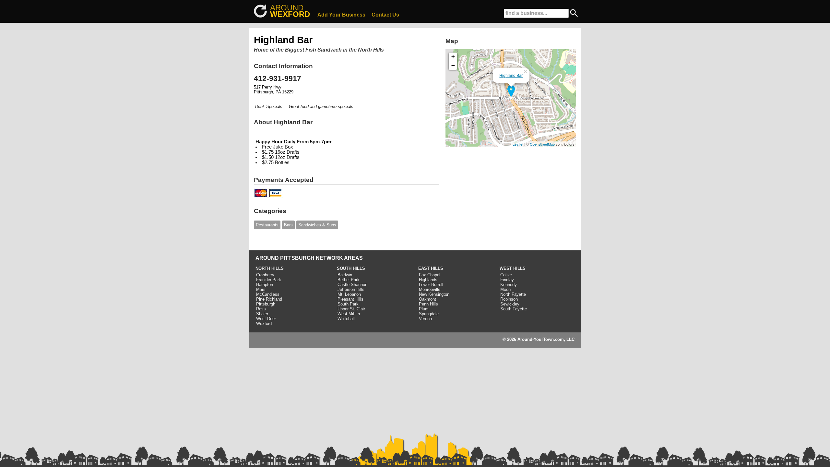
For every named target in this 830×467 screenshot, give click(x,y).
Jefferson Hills (351, 289)
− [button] (453, 65)
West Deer (266, 318)
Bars (288, 224)
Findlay (507, 279)
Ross (261, 308)
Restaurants (267, 224)
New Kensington (434, 294)
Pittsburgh (265, 304)
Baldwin (345, 274)
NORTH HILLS (269, 268)
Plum (424, 308)
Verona (425, 318)
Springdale (429, 313)
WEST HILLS (513, 268)
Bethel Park (349, 279)
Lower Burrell (431, 284)
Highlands (428, 279)
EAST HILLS (430, 268)
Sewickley (509, 304)
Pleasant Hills (350, 299)
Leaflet (518, 144)
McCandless (267, 294)
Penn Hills (428, 304)
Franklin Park (268, 279)
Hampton (264, 284)
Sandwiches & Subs (317, 224)
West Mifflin (349, 313)
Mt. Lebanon (349, 294)
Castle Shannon (352, 284)
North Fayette (513, 294)
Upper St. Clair (351, 308)
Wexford (264, 323)
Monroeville (429, 289)
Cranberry (265, 274)
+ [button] (453, 56)
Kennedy (508, 284)
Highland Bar (511, 75)
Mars (261, 289)
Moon (505, 289)
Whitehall (346, 318)
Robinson (509, 299)
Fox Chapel (429, 274)
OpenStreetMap (542, 144)
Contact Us (385, 15)
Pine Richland (269, 299)
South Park (348, 304)
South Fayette (513, 308)
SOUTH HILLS (351, 268)
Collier (506, 274)
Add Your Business (341, 15)
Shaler (262, 313)
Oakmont (427, 299)
